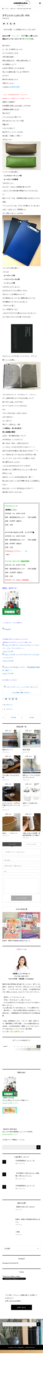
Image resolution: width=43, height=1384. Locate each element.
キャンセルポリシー (8, 1340)
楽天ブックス (13, 1103)
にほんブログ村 (7, 651)
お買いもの (9, 704)
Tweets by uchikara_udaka (11, 1276)
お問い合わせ (21, 1307)
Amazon (5, 1103)
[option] (21, 927)
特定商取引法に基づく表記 (9, 1337)
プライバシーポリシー (8, 1334)
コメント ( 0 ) (11, 844)
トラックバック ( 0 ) (31, 844)
